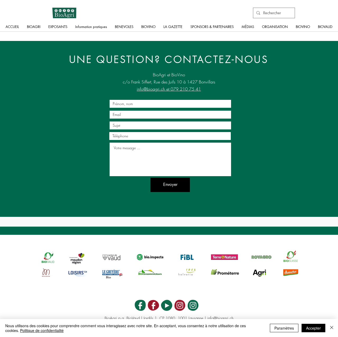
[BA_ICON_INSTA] (193, 305)
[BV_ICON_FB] (153, 305)
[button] (33, 28)
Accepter (313, 328)
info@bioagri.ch (220, 318)
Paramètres (284, 328)
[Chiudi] (331, 328)
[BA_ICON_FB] (140, 305)
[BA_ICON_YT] (166, 305)
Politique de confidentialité (42, 330)
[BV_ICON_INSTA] (180, 305)
